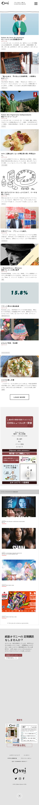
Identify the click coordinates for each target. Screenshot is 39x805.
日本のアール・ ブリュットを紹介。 (14, 231)
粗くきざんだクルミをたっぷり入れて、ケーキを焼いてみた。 (19, 193)
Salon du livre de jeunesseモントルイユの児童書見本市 (12, 38)
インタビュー (4, 240)
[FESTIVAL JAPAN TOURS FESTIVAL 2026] (9, 620)
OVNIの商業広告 (12, 758)
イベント (3, 49)
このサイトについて (14, 755)
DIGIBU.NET (15, 491)
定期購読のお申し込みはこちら (13, 655)
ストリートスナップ (5, 352)
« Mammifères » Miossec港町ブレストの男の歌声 (11, 269)
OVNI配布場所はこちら (11, 658)
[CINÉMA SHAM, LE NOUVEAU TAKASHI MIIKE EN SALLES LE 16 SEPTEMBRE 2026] (13, 557)
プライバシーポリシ (26, 758)
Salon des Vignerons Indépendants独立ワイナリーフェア (16, 116)
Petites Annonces (19, 433)
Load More (19, 397)
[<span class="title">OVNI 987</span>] (19, 723)
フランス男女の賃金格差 (10, 306)
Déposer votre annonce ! (19, 450)
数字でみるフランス (5, 315)
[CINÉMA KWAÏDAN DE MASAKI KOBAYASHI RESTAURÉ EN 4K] (13, 525)
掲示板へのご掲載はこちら (19, 453)
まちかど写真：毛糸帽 (9, 343)
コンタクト (27, 755)
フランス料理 (4, 165)
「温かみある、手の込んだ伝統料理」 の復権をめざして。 (18, 77)
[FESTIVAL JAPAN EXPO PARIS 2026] (8, 588)
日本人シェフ (4, 87)
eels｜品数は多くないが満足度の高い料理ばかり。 (18, 154)
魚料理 (3, 389)
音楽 (3, 279)
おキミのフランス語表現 (19, 482)
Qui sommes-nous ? (19, 761)
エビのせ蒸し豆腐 (7, 380)
